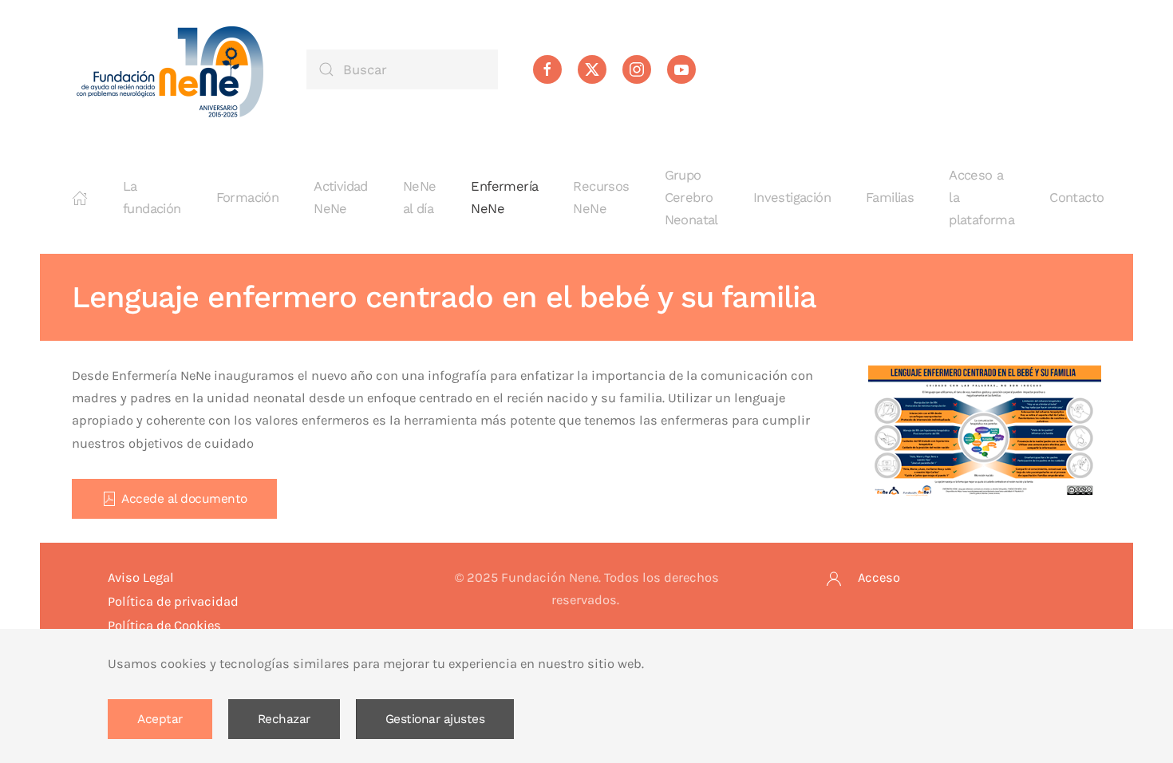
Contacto (1076, 197)
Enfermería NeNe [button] (504, 197)
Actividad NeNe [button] (341, 197)
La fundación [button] (152, 197)
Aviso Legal (141, 577)
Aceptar (160, 719)
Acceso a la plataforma (981, 197)
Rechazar (284, 719)
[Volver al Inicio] (171, 69)
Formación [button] (247, 197)
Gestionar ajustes (435, 719)
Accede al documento (184, 499)
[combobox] (402, 69)
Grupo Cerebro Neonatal (691, 197)
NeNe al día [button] (419, 197)
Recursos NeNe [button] (601, 197)
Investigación (792, 197)
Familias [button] (890, 197)
